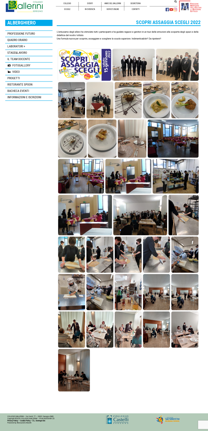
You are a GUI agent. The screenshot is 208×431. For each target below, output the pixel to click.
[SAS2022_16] (140, 215)
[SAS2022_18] (71, 255)
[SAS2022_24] (99, 292)
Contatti (136, 9)
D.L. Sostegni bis (39, 421)
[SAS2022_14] (176, 176)
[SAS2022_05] (128, 100)
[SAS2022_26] (156, 292)
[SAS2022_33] (74, 370)
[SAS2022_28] (71, 330)
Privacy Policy (12, 421)
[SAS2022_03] (71, 100)
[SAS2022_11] (173, 139)
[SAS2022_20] (128, 255)
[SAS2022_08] (72, 139)
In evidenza (90, 9)
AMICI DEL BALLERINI (112, 3)
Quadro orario (17, 40)
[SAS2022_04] (99, 100)
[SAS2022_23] (71, 292)
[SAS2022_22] (184, 255)
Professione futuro (21, 33)
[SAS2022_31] (156, 330)
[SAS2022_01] (133, 65)
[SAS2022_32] (184, 330)
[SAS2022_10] (132, 139)
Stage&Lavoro (17, 52)
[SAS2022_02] (177, 65)
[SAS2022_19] (99, 255)
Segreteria (135, 3)
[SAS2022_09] (102, 139)
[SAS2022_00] (84, 65)
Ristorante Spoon (19, 84)
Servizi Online (113, 9)
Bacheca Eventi (18, 91)
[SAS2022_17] (184, 215)
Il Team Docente (18, 59)
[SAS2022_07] (184, 100)
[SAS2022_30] (128, 330)
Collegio (67, 3)
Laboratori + (16, 46)
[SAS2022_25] (128, 292)
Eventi (90, 3)
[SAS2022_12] (81, 176)
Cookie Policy (25, 421)
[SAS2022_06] (156, 100)
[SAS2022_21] (156, 255)
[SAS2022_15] (85, 215)
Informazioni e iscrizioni (24, 97)
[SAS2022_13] (128, 176)
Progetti (13, 78)
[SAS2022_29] (99, 330)
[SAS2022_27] (184, 292)
